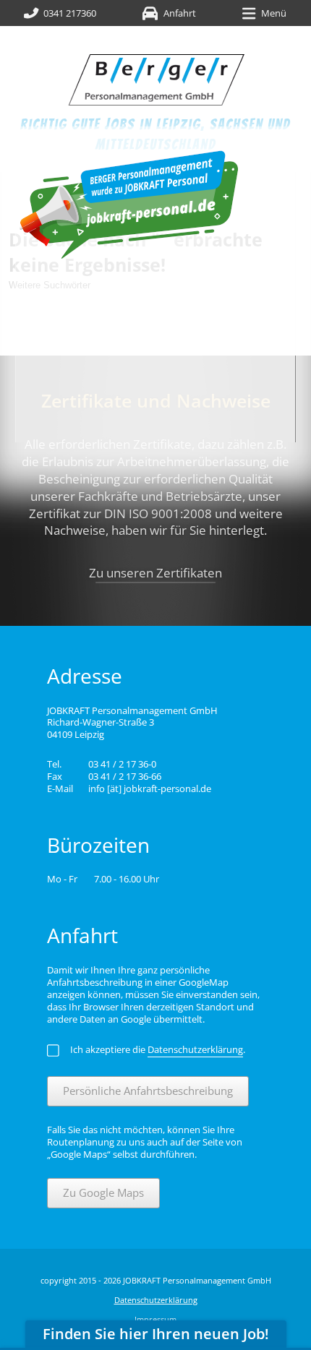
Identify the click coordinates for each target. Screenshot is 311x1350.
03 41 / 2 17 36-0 (122, 763)
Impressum (155, 1319)
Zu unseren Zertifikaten (155, 572)
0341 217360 (69, 13)
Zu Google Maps (103, 1192)
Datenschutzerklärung (155, 1299)
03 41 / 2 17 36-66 (124, 776)
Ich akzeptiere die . (157, 1049)
